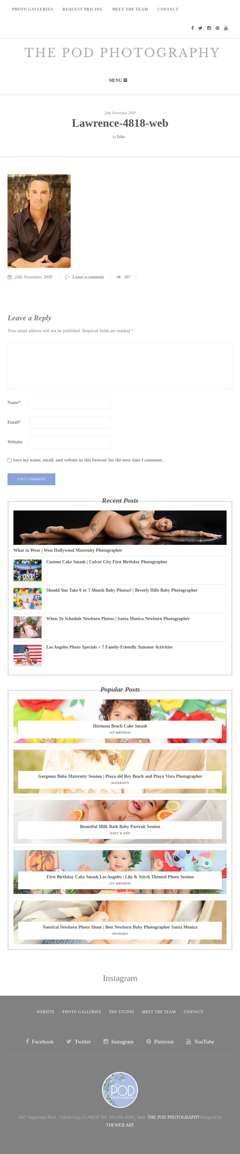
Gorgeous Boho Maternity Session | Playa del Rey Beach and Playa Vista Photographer (120, 776)
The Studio (121, 1012)
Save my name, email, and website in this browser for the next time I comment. (88, 460)
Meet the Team (159, 1012)
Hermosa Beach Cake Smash (120, 726)
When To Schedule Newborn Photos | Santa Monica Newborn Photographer (118, 618)
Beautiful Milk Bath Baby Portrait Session (120, 826)
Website (15, 442)
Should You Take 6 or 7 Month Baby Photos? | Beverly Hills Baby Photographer (122, 590)
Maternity (120, 783)
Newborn (120, 933)
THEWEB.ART (120, 1125)
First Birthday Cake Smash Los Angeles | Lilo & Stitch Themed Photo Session (120, 877)
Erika (121, 137)
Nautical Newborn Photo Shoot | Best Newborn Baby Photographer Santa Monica (120, 927)
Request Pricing (82, 9)
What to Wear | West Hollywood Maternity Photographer (67, 550)
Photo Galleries (32, 9)
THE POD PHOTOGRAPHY (174, 1117)
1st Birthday (120, 732)
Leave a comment (88, 277)
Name (14, 402)
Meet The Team (130, 9)
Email (14, 422)
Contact (168, 9)
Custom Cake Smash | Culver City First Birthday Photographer (106, 562)
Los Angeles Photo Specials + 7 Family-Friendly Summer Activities (109, 647)
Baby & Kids (120, 833)
